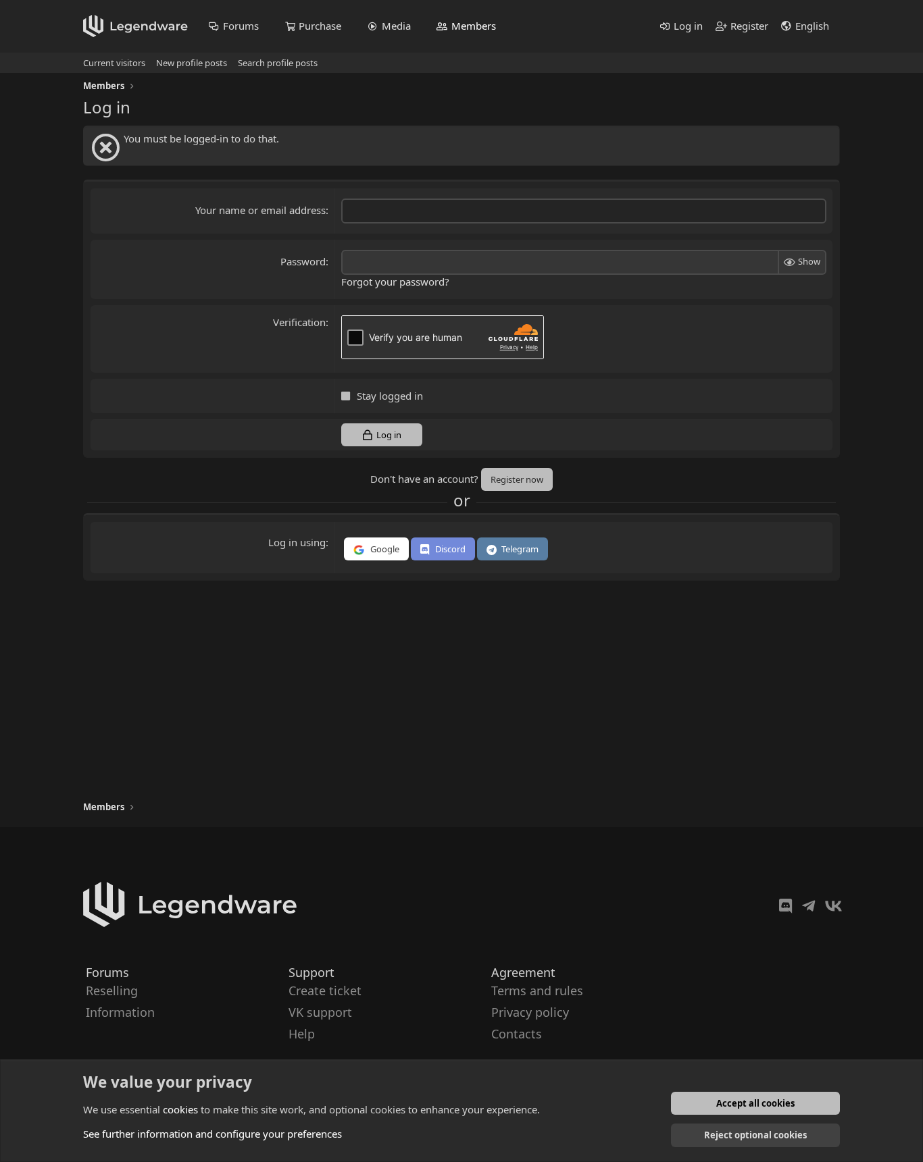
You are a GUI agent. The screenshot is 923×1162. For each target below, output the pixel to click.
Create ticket (325, 990)
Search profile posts (278, 63)
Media (396, 25)
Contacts (516, 1034)
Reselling (112, 990)
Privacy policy (530, 1012)
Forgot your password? (395, 281)
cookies (180, 1109)
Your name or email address (260, 210)
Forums (241, 25)
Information (120, 1012)
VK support (320, 1012)
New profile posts (191, 63)
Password (303, 261)
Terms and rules (537, 990)
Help (302, 1034)
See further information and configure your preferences (212, 1133)
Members (473, 25)
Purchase (320, 25)
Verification (299, 322)
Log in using (297, 542)
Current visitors (114, 63)
